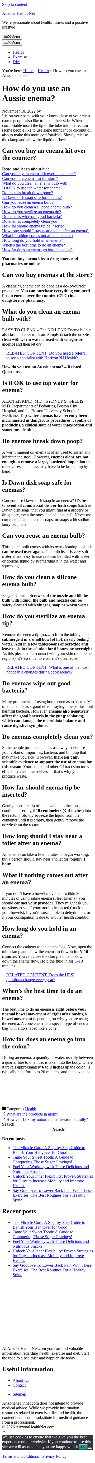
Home (28, 70)
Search (58, 1129)
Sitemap (19, 1394)
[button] (4, 1432)
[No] (90, 1448)
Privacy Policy (54, 1456)
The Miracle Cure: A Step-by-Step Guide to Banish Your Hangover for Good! (49, 1150)
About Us (21, 1380)
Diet (16, 61)
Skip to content (14, 4)
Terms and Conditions (20, 1456)
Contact (19, 1385)
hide (45, 169)
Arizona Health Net (18, 13)
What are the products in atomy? (33, 1114)
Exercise (20, 57)
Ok (83, 1447)
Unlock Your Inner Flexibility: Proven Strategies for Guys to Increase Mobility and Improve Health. (53, 1181)
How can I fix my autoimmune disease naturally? (47, 1119)
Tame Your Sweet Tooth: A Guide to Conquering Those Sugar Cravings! (43, 1159)
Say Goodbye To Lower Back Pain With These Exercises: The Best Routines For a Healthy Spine (52, 1195)
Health (18, 52)
